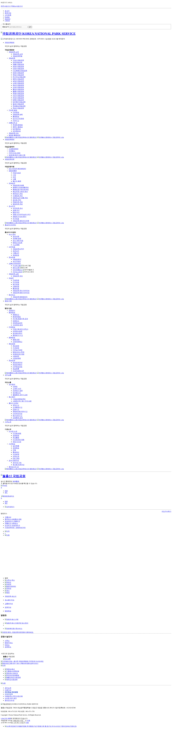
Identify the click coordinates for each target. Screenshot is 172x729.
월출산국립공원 (18, 91)
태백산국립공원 (18, 100)
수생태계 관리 (18, 196)
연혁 (14, 450)
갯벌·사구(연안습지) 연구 (22, 214)
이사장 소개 (13, 431)
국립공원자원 (9, 159)
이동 (28, 720)
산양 (14, 175)
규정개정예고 (17, 342)
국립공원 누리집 (6, 720)
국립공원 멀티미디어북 (21, 221)
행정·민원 (8, 301)
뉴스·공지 (12, 234)
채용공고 (16, 314)
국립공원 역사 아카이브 (21, 290)
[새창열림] (13, 628)
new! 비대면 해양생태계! (17, 169)
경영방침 (16, 435)
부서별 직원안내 (18, 465)
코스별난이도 (9, 600)
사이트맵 (8, 15)
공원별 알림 (17, 238)
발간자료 (16, 284)
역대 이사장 (17, 442)
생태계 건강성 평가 (19, 216)
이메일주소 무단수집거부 (14, 696)
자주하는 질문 (18, 391)
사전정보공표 (17, 367)
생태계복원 (13, 171)
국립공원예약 (9, 139)
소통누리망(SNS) (15, 263)
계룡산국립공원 (18, 64)
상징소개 (16, 456)
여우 (14, 177)
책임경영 (12, 344)
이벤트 (15, 386)
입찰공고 (16, 321)
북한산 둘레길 (18, 127)
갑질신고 (16, 409)
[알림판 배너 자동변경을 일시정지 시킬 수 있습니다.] (16, 623)
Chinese (7, 20)
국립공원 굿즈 (18, 276)
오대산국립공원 (18, 87)
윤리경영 (16, 346)
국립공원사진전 (18, 249)
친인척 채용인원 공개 (20, 319)
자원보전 (12, 183)
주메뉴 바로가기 (17, 6)
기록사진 (16, 253)
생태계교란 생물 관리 (20, 198)
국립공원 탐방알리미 (20, 297)
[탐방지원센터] (10, 586)
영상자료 (12, 257)
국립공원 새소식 (10, 596)
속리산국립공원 (18, 85)
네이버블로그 (17, 270)
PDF (6, 491)
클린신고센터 (13, 403)
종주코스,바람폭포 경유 (13, 519)
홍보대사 (16, 452)
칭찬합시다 (17, 393)
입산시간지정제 (18, 118)
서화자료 (16, 286)
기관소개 (8, 422)
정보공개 (12, 360)
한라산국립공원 (18, 108)
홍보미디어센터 (10, 225)
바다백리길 (17, 131)
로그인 (7, 11)
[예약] (7, 592)
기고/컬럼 (16, 245)
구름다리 (8, 517)
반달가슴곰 (17, 173)
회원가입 (8, 13)
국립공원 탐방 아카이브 (21, 293)
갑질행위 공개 (18, 418)
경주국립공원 (17, 62)
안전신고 (16, 121)
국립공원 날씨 (18, 114)
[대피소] (8, 582)
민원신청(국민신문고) (20, 329)
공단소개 (8, 688)
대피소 (7, 645)
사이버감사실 (17, 413)
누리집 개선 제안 (11, 698)
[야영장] (8, 584)
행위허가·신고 (18, 335)
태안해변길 (17, 129)
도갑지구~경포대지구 (12, 525)
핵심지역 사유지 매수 (20, 191)
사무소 (7, 641)
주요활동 (16, 437)
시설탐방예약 (13, 149)
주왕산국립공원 (18, 93)
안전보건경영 (17, 350)
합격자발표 (17, 317)
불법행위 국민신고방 (20, 395)
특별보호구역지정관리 (21, 189)
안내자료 (16, 280)
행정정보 (12, 312)
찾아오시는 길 (14, 467)
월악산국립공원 (18, 89)
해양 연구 (16, 212)
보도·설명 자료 (18, 240)
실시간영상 (17, 261)
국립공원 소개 (14, 52)
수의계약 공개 (18, 325)
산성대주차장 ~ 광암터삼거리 (15, 527)
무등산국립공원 (18, 75)
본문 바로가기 (6, 6)
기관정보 (12, 444)
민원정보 (12, 327)
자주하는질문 (17, 331)
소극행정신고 (17, 407)
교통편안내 (9, 604)
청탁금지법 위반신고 (20, 411)
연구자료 (16, 219)
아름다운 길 (13, 123)
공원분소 (8, 647)
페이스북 (16, 268)
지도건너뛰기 (166, 511)
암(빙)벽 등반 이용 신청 (17, 155)
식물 (14, 179)
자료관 (11, 278)
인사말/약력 (17, 433)
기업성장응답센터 (19, 399)
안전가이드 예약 (14, 153)
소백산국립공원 (18, 83)
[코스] (7, 590)
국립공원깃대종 (18, 185)
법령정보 (12, 337)
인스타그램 (17, 265)
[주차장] (8, 588)
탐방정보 (8, 611)
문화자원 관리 (18, 202)
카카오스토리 (17, 272)
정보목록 (16, 369)
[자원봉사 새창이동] (50, 137)
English (7, 17)
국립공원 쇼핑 (14, 274)
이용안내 (8, 690)
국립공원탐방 (9, 42)
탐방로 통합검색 (14, 135)
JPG (6, 493)
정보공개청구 (17, 364)
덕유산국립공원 (18, 73)
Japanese (7, 19)
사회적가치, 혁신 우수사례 (22, 401)
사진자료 (12, 247)
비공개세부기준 (18, 371)
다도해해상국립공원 (20, 71)
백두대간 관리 (18, 194)
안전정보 (16, 112)
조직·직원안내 (14, 460)
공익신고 (16, 405)
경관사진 (16, 251)
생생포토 (16, 255)
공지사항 (16, 236)
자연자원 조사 (18, 208)
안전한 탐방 (13, 110)
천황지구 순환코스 (11, 523)
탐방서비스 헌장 (18, 352)
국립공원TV (17, 259)
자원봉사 (12, 151)
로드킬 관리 (17, 200)
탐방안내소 (9, 643)
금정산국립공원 (18, 66)
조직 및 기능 (17, 462)
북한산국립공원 (18, 79)
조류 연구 (16, 210)
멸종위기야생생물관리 (21, 187)
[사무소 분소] (10, 580)
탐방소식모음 (17, 243)
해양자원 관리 (18, 204)
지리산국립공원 (18, 96)
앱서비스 (12, 295)
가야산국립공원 (18, 60)
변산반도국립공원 (19, 77)
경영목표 (16, 448)
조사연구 (12, 206)
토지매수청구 (17, 333)
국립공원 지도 (14, 133)
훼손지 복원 (17, 181)
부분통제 (16, 481)
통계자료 (16, 288)
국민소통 (8, 375)
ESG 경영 (16, 458)
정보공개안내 (17, 362)
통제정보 (16, 116)
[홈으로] (86, 33)
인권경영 (16, 348)
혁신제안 (12, 397)
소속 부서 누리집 (7, 722)
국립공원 (12, 58)
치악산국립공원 (18, 98)
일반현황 (16, 446)
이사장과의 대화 (18, 440)
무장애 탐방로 (18, 125)
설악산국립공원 (18, 81)
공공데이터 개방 (18, 354)
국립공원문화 (17, 56)
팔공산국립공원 (18, 104)
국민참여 (12, 384)
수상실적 (16, 454)
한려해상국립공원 (19, 106)
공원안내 (8, 607)
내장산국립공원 (18, 68)
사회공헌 (16, 356)
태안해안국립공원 (19, 102)
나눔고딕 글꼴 (6, 718)
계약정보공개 (17, 323)
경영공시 (12, 310)
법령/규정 (16, 339)
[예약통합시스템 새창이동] (21, 137)
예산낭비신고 (17, 416)
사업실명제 (17, 358)
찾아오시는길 (9, 700)
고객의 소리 (17, 388)
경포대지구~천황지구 (12, 521)
